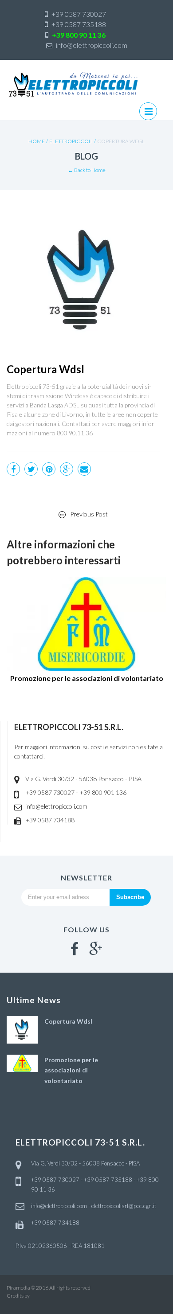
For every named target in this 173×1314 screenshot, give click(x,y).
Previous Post (89, 514)
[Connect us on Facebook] (74, 949)
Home (36, 141)
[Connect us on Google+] (96, 949)
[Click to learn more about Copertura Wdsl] (22, 1028)
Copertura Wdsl (68, 1021)
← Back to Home (87, 170)
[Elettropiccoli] (73, 85)
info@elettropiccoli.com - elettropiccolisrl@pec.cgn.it (93, 1205)
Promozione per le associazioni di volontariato (71, 1070)
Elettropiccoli (71, 141)
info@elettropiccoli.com (56, 806)
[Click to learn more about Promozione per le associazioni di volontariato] (22, 1062)
